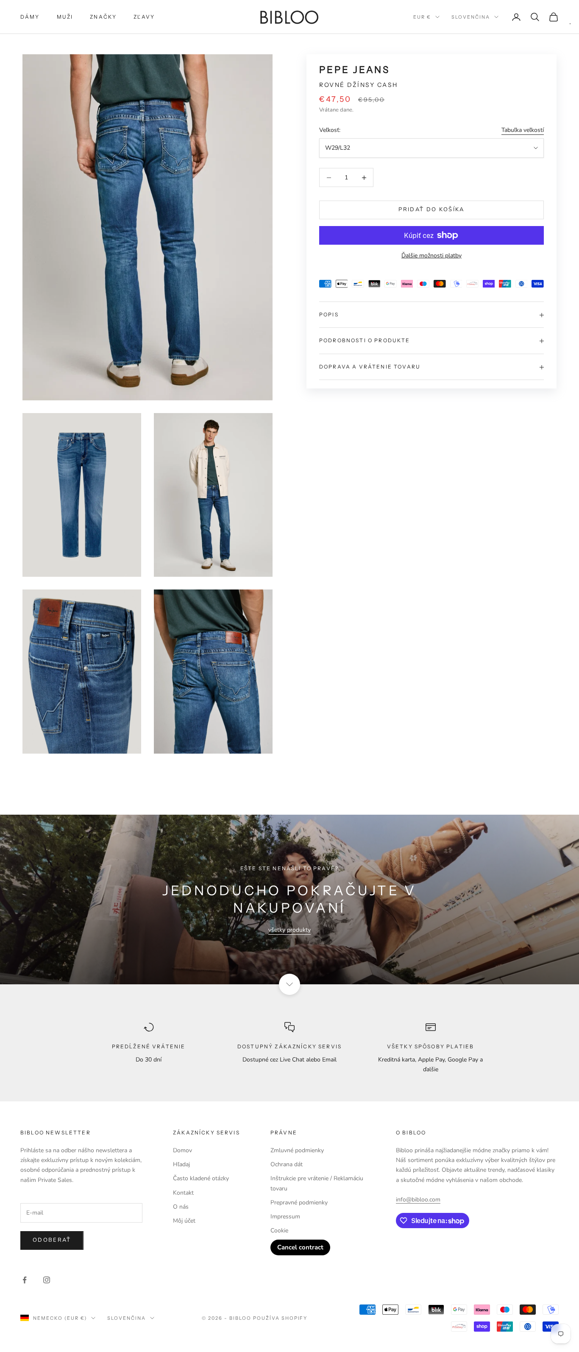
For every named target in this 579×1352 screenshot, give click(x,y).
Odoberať (52, 1240)
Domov (182, 1150)
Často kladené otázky (201, 1178)
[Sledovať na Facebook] (24, 1280)
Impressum (285, 1216)
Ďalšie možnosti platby (431, 255)
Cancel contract (300, 1247)
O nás (181, 1207)
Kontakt (183, 1193)
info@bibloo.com (418, 1200)
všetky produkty (289, 930)
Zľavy (144, 17)
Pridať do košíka (431, 210)
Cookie (279, 1230)
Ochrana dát (286, 1164)
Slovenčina (470, 17)
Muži (65, 17)
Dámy (30, 17)
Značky (103, 17)
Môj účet (184, 1221)
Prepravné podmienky (299, 1202)
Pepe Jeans (354, 69)
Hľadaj (181, 1164)
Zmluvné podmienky (297, 1150)
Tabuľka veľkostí (522, 130)
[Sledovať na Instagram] (46, 1280)
